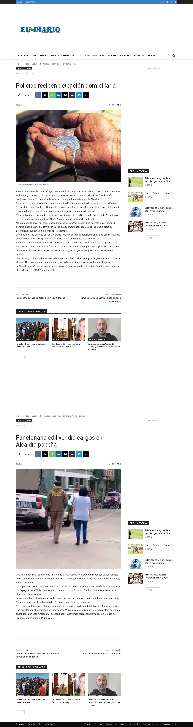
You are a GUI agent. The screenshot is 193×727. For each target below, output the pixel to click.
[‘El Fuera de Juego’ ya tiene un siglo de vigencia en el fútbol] (135, 182)
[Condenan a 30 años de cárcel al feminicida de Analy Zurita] (68, 329)
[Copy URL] (86, 95)
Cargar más (152, 237)
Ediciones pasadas (151, 724)
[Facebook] (163, 2)
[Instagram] (167, 2)
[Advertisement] (120, 29)
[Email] (65, 95)
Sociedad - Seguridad (31, 64)
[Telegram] (79, 95)
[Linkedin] (58, 95)
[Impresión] (72, 95)
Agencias (166, 724)
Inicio (18, 64)
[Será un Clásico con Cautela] (135, 197)
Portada (88, 724)
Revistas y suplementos (116, 724)
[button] (173, 55)
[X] (175, 2)
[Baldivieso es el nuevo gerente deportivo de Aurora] (135, 212)
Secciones (99, 724)
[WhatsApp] (52, 95)
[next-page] (23, 357)
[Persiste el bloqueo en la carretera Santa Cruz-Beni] (32, 329)
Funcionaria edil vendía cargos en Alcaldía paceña (40, 298)
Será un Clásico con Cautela (158, 193)
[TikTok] (171, 2)
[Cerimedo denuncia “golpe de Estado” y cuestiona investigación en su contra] (104, 329)
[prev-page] (18, 357)
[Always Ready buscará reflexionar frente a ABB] (135, 226)
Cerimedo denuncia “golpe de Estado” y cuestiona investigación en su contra (104, 347)
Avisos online (134, 724)
